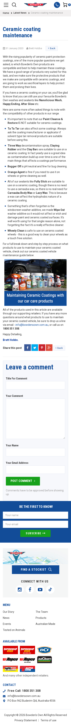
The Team (42, 611)
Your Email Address (17, 462)
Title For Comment (16, 378)
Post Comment (21, 481)
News (6, 617)
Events (7, 623)
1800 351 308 (31, 691)
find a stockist (33, 569)
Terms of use (48, 720)
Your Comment (14, 395)
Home (6, 13)
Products (41, 617)
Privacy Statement (26, 720)
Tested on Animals (14, 629)
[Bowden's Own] (35, 5)
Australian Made (45, 623)
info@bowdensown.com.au (32, 324)
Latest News (20, 13)
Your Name (12, 445)
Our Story (8, 611)
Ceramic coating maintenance (47, 13)
